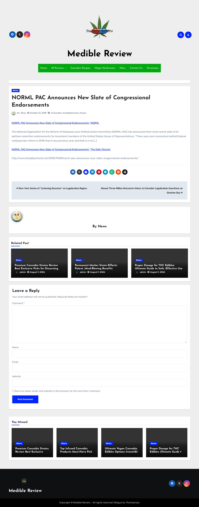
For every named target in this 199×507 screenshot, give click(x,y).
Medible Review (99, 54)
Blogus (118, 502)
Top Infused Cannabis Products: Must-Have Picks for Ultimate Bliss (76, 451)
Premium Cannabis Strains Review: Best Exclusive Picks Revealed (32, 451)
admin (23, 272)
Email (15, 362)
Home (43, 68)
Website (16, 376)
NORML (95, 122)
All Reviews (58, 68)
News (123, 68)
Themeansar (132, 502)
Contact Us (136, 68)
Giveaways (153, 68)
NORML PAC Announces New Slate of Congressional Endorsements (50, 122)
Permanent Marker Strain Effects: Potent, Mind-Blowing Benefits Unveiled (96, 268)
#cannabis (56, 113)
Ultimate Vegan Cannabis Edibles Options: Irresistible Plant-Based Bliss (122, 451)
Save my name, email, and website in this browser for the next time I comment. (58, 391)
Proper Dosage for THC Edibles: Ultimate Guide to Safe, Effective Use (166, 451)
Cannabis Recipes (80, 68)
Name (15, 347)
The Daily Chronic (100, 149)
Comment (18, 303)
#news (83, 113)
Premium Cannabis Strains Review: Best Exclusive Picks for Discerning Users (36, 268)
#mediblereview (71, 113)
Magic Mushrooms (105, 68)
